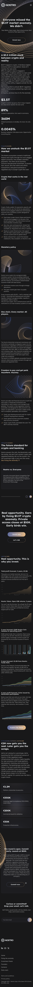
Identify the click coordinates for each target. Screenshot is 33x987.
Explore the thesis (16, 728)
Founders (4, 964)
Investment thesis (7, 961)
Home (3, 955)
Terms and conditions (7, 976)
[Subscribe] (29, 920)
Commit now (15, 884)
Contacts (4, 967)
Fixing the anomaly (7, 958)
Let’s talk (16, 540)
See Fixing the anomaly (9, 460)
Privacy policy (5, 978)
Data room (4, 970)
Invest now (16, 40)
